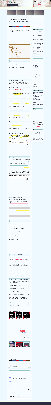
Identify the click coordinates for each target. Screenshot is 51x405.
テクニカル (35, 83)
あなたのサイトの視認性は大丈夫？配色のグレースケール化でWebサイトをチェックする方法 (40, 44)
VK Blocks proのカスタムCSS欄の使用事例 (14, 55)
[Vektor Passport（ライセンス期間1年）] (12, 315)
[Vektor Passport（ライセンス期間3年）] (19, 315)
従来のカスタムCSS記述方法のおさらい (13, 47)
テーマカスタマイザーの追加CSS (14, 48)
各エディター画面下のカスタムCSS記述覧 (15, 50)
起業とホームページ (36, 86)
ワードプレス (13, 17)
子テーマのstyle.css (12, 51)
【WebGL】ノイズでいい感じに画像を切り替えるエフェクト (40, 39)
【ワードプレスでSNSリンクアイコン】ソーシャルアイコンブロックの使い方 (20, 372)
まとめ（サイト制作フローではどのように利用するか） (15, 57)
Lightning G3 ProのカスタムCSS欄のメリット (14, 53)
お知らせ (35, 87)
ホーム (10, 17)
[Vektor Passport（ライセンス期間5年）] (26, 315)
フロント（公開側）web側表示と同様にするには (14, 56)
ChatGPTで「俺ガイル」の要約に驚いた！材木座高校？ (40, 32)
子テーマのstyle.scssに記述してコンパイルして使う (16, 52)
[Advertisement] (19, 40)
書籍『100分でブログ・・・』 (37, 64)
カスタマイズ (25, 335)
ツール (35, 85)
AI (34, 59)
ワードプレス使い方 (36, 67)
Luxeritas (35, 76)
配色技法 (35, 84)
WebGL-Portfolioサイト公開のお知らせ (40, 51)
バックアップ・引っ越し (37, 75)
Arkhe (35, 78)
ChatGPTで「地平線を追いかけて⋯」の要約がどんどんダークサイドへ (40, 36)
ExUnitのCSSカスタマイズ (13, 49)
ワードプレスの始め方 (36, 66)
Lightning (16, 17)
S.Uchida (28, 337)
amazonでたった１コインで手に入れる (23, 332)
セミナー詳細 (38, 126)
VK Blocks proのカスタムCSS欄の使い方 (14, 54)
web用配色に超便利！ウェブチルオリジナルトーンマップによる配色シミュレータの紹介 (40, 48)
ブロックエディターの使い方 (37, 68)
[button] (9, 344)
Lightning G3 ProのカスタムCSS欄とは (13, 46)
